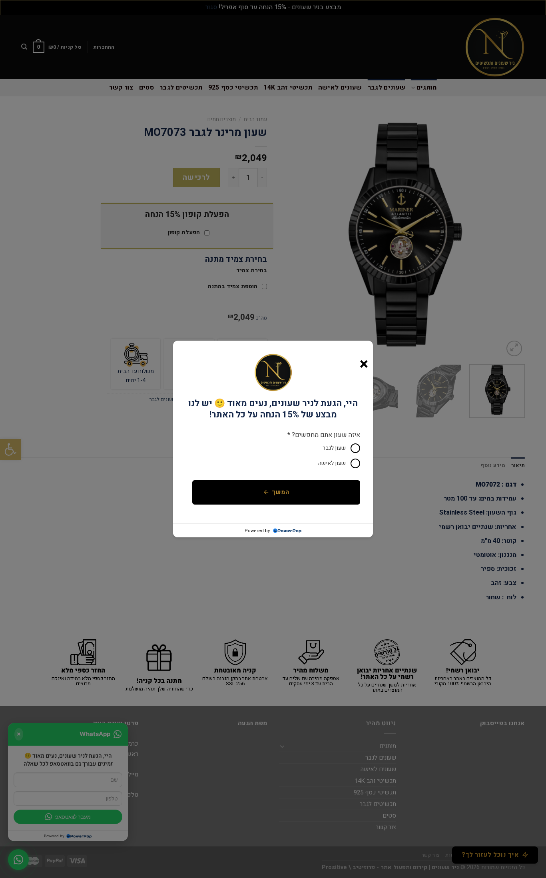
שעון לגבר (334, 448)
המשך (280, 492)
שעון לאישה (332, 463)
